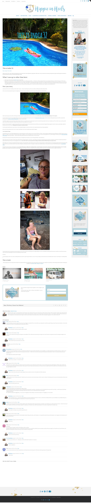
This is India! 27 (5, 279)
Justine (7, 402)
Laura (7, 321)
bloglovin (41, 263)
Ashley (7, 332)
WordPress (54, 497)
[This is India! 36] (34, 273)
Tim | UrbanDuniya (9, 438)
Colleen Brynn (8, 386)
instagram (38, 263)
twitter (35, 263)
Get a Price (76, 114)
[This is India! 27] (13, 273)
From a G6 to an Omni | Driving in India (53, 279)
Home (4, 70)
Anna (7, 375)
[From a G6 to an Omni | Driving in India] (56, 273)
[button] (73, 15)
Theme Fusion (58, 497)
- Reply (17, 321)
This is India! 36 (27, 279)
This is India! (9, 70)
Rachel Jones (14, 311)
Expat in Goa (16, 79)
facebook (33, 263)
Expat (6, 70)
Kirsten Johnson (9, 349)
